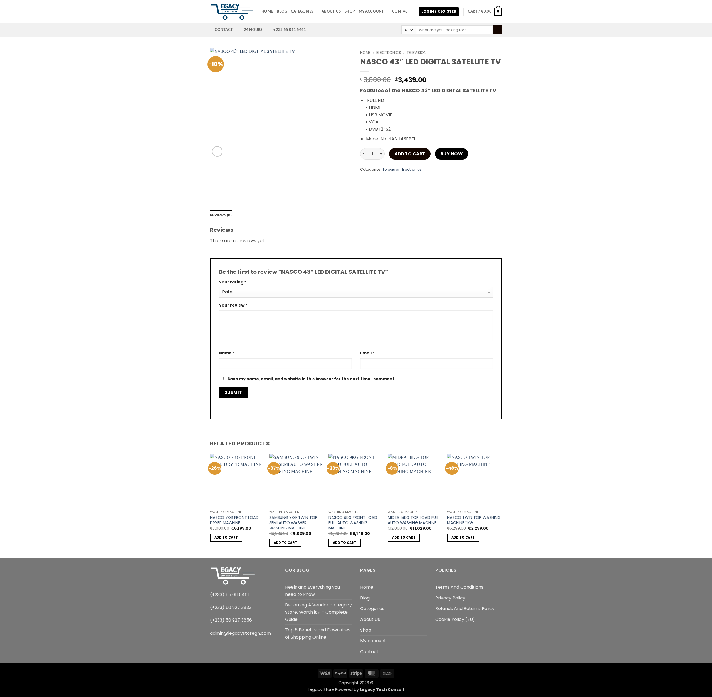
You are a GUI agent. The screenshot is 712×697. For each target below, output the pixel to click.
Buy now (452, 154)
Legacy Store (321, 689)
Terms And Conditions (459, 587)
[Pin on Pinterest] (405, 182)
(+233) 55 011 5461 (229, 594)
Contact (401, 11)
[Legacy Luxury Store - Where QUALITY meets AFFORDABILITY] (231, 11)
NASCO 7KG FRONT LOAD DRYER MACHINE (234, 520)
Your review (233, 305)
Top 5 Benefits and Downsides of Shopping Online (317, 633)
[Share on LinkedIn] (415, 182)
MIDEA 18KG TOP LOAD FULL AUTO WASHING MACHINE (413, 520)
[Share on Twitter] (385, 182)
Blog (282, 11)
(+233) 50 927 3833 (230, 607)
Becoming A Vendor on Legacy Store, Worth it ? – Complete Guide (318, 612)
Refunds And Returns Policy (465, 608)
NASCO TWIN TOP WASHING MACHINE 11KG (474, 520)
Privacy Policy (450, 598)
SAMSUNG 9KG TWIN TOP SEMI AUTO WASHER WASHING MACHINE (293, 523)
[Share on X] (375, 182)
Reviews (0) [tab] (221, 215)
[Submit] (497, 30)
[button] (439, 11)
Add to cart (410, 154)
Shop (350, 11)
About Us (331, 11)
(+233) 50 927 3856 (231, 620)
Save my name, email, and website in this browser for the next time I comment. (311, 379)
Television (416, 52)
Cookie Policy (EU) (455, 619)
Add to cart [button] (226, 537)
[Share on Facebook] (365, 182)
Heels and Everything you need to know (312, 591)
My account (371, 11)
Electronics (388, 52)
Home (267, 11)
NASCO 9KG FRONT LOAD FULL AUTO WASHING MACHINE (352, 523)
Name (227, 353)
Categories (302, 11)
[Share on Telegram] (435, 182)
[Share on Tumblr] (425, 182)
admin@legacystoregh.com (240, 633)
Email (367, 353)
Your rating (232, 282)
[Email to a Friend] (395, 182)
